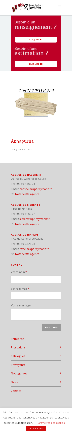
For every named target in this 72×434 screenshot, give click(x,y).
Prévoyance (18, 365)
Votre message (21, 305)
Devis (14, 382)
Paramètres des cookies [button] (51, 422)
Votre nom (19, 272)
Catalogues (18, 356)
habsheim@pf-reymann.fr (35, 189)
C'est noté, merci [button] (36, 428)
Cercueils (27, 149)
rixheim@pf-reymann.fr (34, 249)
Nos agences (19, 373)
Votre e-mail (20, 289)
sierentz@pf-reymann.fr (34, 219)
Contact (16, 391)
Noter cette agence (27, 194)
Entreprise (17, 339)
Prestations (18, 347)
